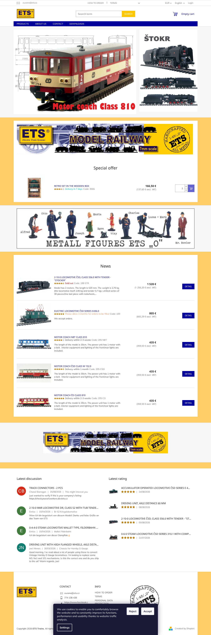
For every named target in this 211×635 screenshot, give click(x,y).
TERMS (113, 3)
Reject (132, 611)
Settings (65, 627)
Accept (148, 611)
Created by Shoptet (184, 628)
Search (128, 13)
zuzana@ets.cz (71, 593)
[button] (23, 72)
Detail (188, 286)
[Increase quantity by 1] (186, 186)
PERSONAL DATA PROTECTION (104, 602)
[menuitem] (23, 23)
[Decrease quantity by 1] (186, 190)
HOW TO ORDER (96, 3)
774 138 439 (70, 597)
